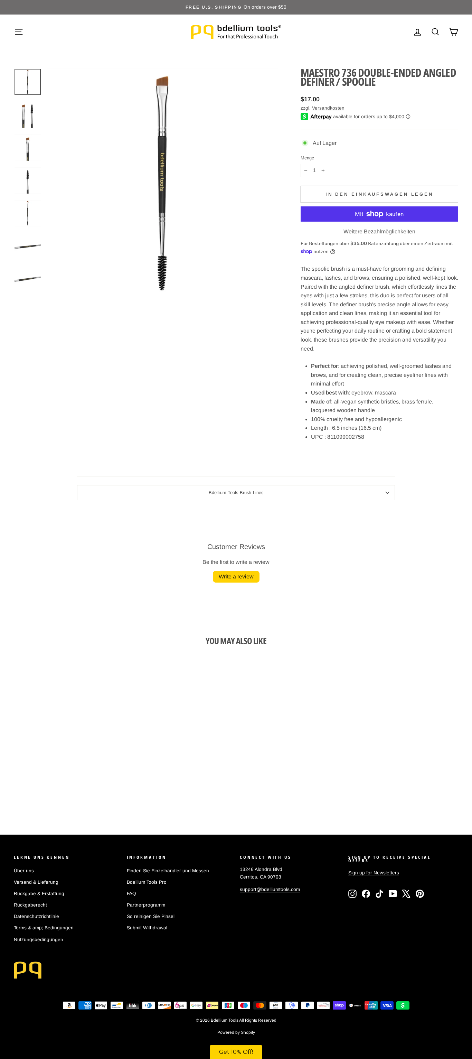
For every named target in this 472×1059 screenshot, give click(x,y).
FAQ (131, 893)
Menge (307, 158)
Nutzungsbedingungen (38, 939)
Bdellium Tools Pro (147, 882)
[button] (236, 1052)
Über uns (24, 870)
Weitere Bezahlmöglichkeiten (379, 231)
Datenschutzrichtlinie (36, 916)
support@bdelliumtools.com (270, 889)
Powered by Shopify (236, 1032)
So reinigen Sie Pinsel (150, 916)
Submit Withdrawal (147, 927)
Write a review (236, 576)
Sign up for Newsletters (373, 872)
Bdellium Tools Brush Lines (236, 492)
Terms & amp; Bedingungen (44, 927)
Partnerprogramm (146, 905)
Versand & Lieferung (36, 882)
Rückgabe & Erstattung (39, 893)
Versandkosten (328, 108)
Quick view (66, 758)
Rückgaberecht (30, 905)
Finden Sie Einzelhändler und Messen (168, 870)
